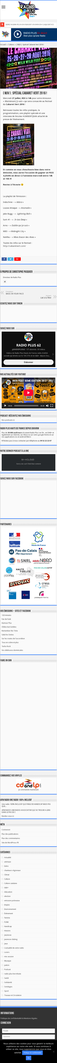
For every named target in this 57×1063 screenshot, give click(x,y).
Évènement (8, 913)
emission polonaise (12, 900)
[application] (28, 393)
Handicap (8, 926)
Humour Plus (7, 623)
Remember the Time (10, 631)
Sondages (8, 987)
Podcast (7, 969)
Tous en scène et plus (10, 642)
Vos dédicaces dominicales (12, 650)
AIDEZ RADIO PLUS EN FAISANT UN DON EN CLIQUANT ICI (29, 24)
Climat (6, 875)
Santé (6, 978)
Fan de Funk (6, 619)
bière (6, 866)
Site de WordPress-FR (10, 843)
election (7, 896)
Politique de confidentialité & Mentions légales (19, 1018)
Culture (11, 44)
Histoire (7, 931)
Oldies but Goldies (9, 627)
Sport (6, 991)
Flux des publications (10, 834)
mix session (9, 956)
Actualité (7, 857)
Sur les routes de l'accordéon (13, 638)
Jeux (6, 944)
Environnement (10, 909)
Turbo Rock (6, 646)
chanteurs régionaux (12, 870)
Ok (29, 1058)
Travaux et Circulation (12, 995)
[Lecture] (5, 405)
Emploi (7, 905)
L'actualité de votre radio (14, 948)
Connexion (6, 830)
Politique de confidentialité (32, 1053)
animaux (7, 862)
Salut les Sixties (8, 635)
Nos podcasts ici (8, 420)
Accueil (3, 44)
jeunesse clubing (10, 939)
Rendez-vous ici (8, 816)
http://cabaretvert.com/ (14, 246)
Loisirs (6, 952)
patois (6, 965)
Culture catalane (10, 883)
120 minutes (6, 615)
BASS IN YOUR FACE (15, 293)
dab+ (6, 888)
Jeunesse (7, 935)
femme (7, 918)
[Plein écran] (51, 405)
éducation (8, 892)
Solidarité (8, 982)
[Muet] (47, 405)
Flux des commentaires (11, 838)
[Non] (53, 1051)
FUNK (6, 922)
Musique (7, 961)
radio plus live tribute (12, 974)
